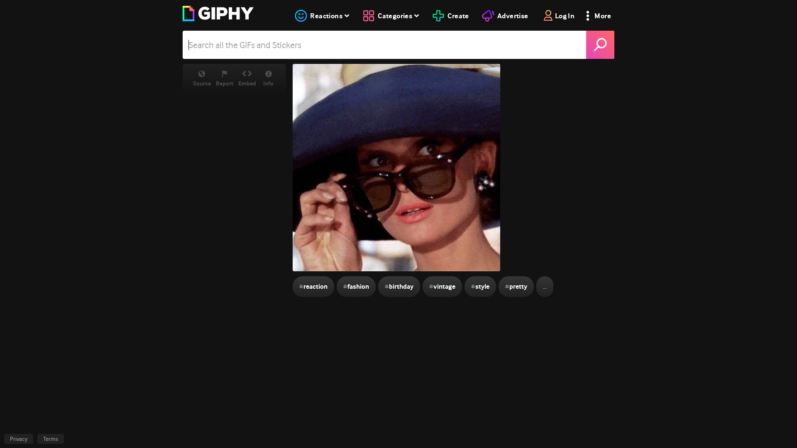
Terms (50, 439)
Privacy (18, 439)
